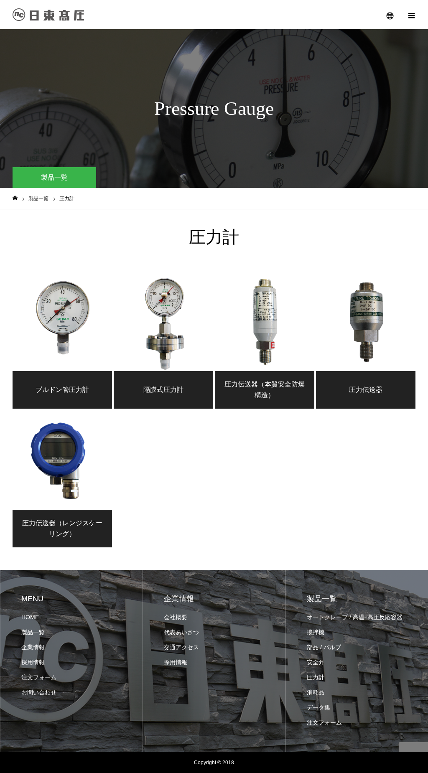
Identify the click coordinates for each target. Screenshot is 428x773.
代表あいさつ (181, 632)
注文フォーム (38, 677)
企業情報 (33, 647)
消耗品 (315, 692)
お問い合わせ (38, 692)
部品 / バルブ (324, 647)
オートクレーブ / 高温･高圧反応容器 (355, 617)
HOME (30, 617)
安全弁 (315, 662)
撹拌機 (315, 632)
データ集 (318, 707)
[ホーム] (15, 198)
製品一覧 (33, 632)
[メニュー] (411, 14)
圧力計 (315, 677)
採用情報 (33, 662)
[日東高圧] (48, 14)
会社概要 (175, 617)
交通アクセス (181, 647)
